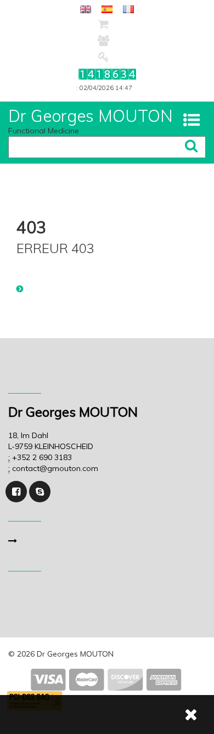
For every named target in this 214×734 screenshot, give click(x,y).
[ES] (107, 9)
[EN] (85, 9)
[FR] (128, 9)
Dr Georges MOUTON (90, 116)
